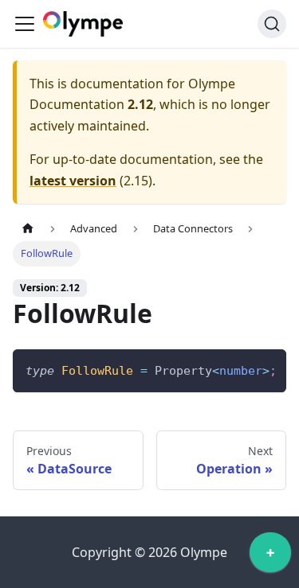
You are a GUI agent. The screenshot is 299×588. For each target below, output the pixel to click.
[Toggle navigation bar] (25, 24)
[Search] (272, 24)
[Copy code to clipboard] (267, 369)
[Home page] (28, 228)
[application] (270, 556)
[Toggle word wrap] (237, 369)
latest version (73, 180)
